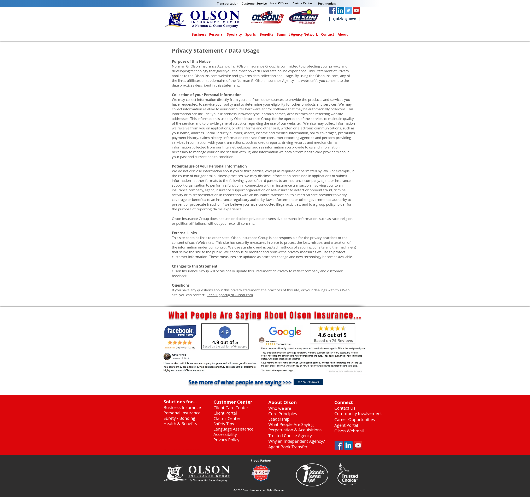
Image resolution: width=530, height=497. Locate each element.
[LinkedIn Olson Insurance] (340, 10)
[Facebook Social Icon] (339, 445)
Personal (216, 34)
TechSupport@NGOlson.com (230, 294)
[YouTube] (356, 10)
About (343, 34)
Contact (327, 34)
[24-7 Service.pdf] (364, 490)
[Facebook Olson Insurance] (332, 10)
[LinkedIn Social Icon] (348, 445)
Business (199, 34)
